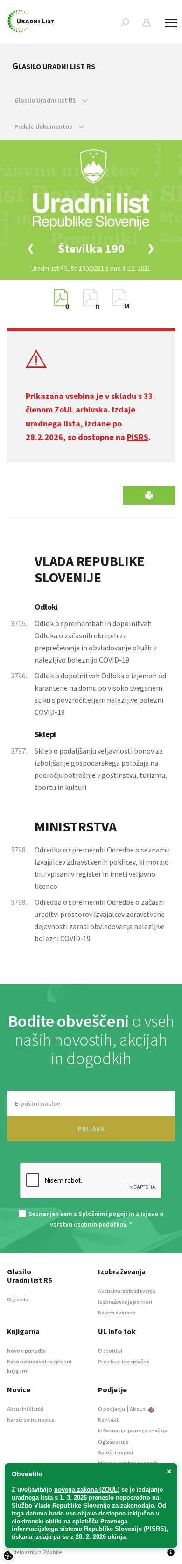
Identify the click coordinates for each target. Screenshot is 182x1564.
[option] (91, 248)
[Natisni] (149, 495)
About (138, 1408)
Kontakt (108, 1419)
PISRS (137, 437)
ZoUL (64, 409)
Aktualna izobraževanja (126, 1290)
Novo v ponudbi (26, 1350)
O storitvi (110, 1350)
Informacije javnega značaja (132, 1430)
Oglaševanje (113, 1441)
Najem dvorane (117, 1312)
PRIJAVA (91, 1128)
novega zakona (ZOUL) (86, 1489)
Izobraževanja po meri (125, 1301)
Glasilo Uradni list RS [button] (45, 100)
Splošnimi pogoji (102, 1213)
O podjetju (111, 1408)
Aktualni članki (25, 1408)
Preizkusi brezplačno (124, 1361)
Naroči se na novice (31, 1419)
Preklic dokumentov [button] (44, 126)
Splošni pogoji (115, 1452)
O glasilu (17, 1299)
